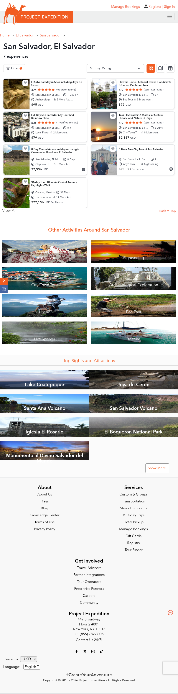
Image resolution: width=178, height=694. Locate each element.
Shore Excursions (133, 508)
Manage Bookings (133, 529)
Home (7, 35)
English (30, 666)
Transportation (133, 501)
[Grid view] (151, 68)
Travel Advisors (89, 568)
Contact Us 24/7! (89, 640)
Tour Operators (89, 581)
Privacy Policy (44, 529)
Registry (133, 543)
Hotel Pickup (133, 522)
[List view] (170, 68)
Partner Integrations (89, 575)
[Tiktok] (101, 651)
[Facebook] (77, 651)
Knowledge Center (44, 515)
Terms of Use (45, 522)
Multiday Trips (133, 515)
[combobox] (31, 667)
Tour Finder (134, 550)
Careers (89, 595)
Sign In (169, 6)
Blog (44, 508)
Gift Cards (133, 536)
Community (89, 602)
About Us (44, 494)
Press (45, 501)
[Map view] (160, 68)
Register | (155, 6)
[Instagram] (93, 651)
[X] (85, 651)
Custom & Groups (133, 494)
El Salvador (27, 35)
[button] (4, 281)
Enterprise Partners (89, 588)
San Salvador (52, 35)
